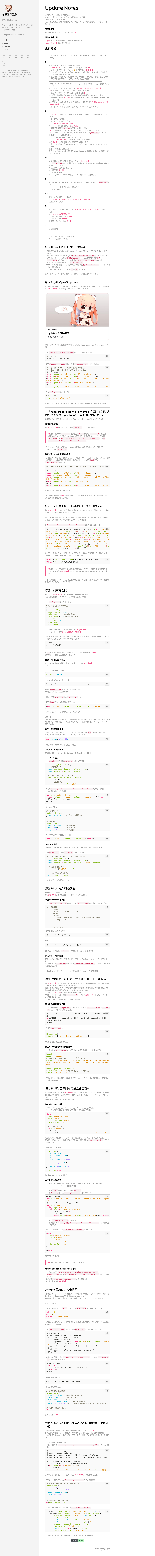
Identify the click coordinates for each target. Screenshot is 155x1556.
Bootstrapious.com (24, 74)
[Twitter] (16, 57)
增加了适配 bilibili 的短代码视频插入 (61, 123)
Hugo (47, 41)
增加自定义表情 (54, 68)
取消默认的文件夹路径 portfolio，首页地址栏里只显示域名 (70, 199)
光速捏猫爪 (9, 14)
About (6, 43)
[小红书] (22, 57)
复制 (107, 356)
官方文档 (61, 1281)
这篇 (63, 495)
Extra (6, 49)
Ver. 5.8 (22, 76)
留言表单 (56, 142)
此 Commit (52, 427)
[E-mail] (4, 57)
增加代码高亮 (54, 114)
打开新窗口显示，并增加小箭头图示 (88, 209)
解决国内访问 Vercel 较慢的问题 (88, 88)
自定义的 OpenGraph (64, 81)
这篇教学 (51, 895)
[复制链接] (81, 282)
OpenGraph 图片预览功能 (62, 214)
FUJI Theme (51, 289)
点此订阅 (74, 126)
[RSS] (4, 63)
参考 (60, 170)
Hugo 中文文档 (50, 43)
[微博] (10, 57)
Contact (7, 46)
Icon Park (78, 1475)
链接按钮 (66, 97)
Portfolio (7, 40)
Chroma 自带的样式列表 (70, 632)
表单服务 (67, 1092)
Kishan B (16, 76)
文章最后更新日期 (60, 139)
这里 (93, 652)
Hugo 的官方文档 (55, 595)
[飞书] (28, 57)
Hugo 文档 (80, 630)
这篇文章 (51, 510)
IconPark (84, 161)
